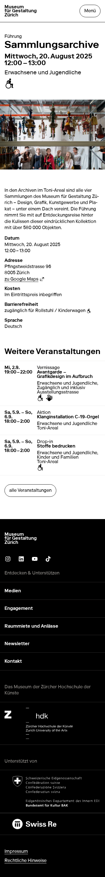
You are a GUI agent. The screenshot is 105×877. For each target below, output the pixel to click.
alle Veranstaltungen (30, 490)
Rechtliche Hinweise (25, 860)
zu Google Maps (24, 279)
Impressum (16, 851)
